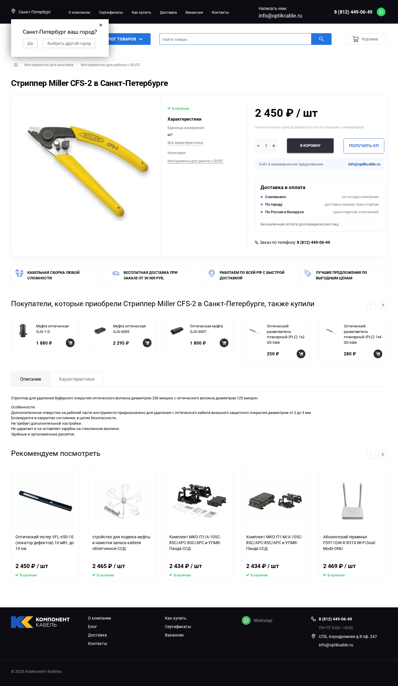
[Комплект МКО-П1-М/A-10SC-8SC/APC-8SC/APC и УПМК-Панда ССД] (276, 501)
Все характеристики (185, 142)
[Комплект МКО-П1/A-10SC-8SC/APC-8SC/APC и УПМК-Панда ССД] (199, 501)
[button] (382, 305)
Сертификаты (111, 12)
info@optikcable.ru (280, 15)
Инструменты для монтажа (48, 64)
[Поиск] (321, 39)
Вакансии (194, 12)
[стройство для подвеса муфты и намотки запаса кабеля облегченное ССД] (122, 501)
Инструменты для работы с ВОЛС (110, 64)
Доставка (168, 12)
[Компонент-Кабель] (45, 622)
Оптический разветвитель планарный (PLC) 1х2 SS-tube (285, 334)
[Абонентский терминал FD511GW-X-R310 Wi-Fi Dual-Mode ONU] (353, 501)
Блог (92, 627)
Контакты (220, 12)
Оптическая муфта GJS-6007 (206, 328)
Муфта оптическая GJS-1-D (52, 328)
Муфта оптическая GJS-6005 (129, 328)
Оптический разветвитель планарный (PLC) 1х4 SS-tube (362, 334)
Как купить (141, 12)
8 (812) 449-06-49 (353, 12)
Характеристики (76, 379)
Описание (30, 379)
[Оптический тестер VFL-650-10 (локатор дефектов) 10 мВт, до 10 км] (45, 501)
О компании (79, 12)
